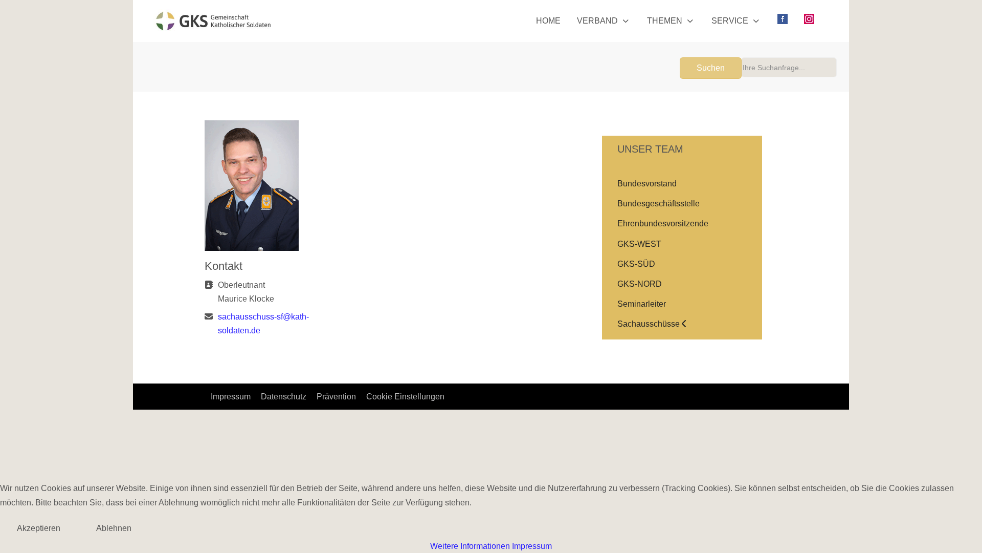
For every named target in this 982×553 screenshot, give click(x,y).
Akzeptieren (38, 528)
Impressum (532, 546)
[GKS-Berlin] (213, 21)
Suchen (711, 67)
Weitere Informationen (470, 546)
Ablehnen (113, 528)
